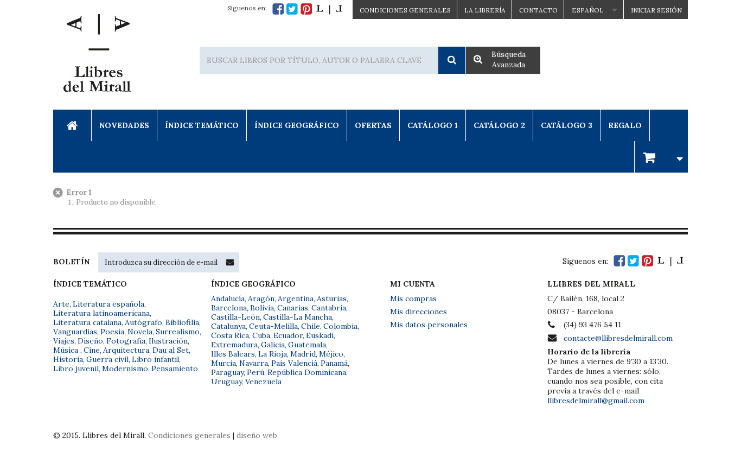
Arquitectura (126, 350)
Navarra (253, 363)
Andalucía (228, 298)
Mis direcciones (418, 311)
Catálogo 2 (499, 125)
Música (66, 350)
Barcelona (229, 308)
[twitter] (292, 9)
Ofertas (373, 125)
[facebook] (278, 9)
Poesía (112, 331)
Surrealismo (178, 331)
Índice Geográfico (296, 125)
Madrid (303, 354)
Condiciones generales (189, 435)
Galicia (273, 345)
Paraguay (227, 372)
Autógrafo (143, 322)
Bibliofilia (182, 322)
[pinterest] (306, 9)
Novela (139, 331)
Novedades (124, 125)
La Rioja (272, 354)
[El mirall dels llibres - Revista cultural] (329, 9)
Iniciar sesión (656, 10)
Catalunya (228, 326)
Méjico (331, 354)
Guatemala (307, 345)
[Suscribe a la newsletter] (230, 262)
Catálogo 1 (432, 125)
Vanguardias (75, 331)
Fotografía (125, 341)
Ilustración (168, 341)
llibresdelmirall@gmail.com (595, 400)
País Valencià (294, 363)
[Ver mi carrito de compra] (661, 156)
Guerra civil (107, 359)
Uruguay (226, 381)
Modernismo (125, 368)
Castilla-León (235, 317)
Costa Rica (230, 335)
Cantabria (328, 308)
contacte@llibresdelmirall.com (618, 338)
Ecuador (288, 335)
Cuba (261, 335)
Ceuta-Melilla (273, 326)
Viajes (63, 341)
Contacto (538, 10)
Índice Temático (202, 125)
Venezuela (263, 381)
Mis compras (413, 298)
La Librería (485, 10)
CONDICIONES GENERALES (405, 10)
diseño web (257, 435)
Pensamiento (174, 368)
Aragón (261, 298)
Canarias (292, 308)
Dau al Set (170, 350)
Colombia (340, 326)
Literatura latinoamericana (101, 313)
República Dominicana (306, 372)
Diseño (90, 341)
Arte (61, 304)
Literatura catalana (87, 322)
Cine (92, 350)
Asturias (332, 298)
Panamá (334, 363)
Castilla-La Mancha (297, 317)
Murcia (223, 363)
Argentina (296, 298)
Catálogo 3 (566, 125)
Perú (255, 372)
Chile (310, 326)
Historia (68, 359)
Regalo (625, 125)
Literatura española (108, 304)
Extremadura (234, 345)
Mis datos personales (429, 324)
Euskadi (320, 335)
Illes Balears (233, 354)
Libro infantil (155, 359)
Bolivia (262, 308)
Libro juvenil (76, 368)
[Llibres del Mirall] (96, 56)
